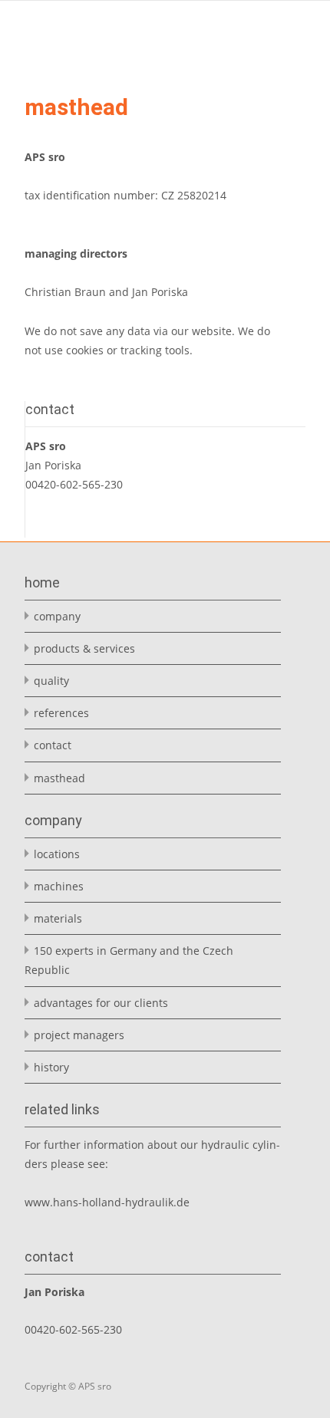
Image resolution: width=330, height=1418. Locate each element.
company (57, 616)
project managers (79, 1035)
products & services (84, 648)
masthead (59, 778)
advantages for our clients (101, 1002)
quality (51, 680)
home (42, 582)
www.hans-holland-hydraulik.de (107, 1202)
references (61, 713)
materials (58, 918)
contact (52, 745)
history (51, 1067)
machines (59, 886)
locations (57, 854)
